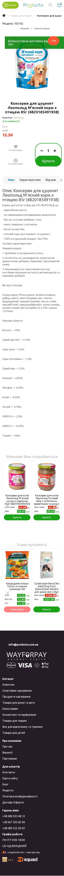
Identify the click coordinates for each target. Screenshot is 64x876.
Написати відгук (42, 28)
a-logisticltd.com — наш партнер (24, 852)
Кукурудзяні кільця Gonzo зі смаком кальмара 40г (17, 586)
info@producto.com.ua (23, 644)
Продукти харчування (16, 696)
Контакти (8, 772)
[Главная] (4, 16)
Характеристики (30, 179)
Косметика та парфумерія (19, 714)
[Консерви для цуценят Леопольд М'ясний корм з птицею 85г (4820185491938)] (32, 64)
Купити (48, 161)
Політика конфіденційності (19, 796)
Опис (11, 179)
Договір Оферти (13, 802)
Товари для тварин (14, 720)
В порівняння (16, 163)
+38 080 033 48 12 (13, 816)
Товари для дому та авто (18, 702)
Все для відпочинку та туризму (22, 726)
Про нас (7, 746)
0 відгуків (24, 28)
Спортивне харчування (17, 690)
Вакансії (7, 752)
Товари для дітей (13, 732)
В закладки (15, 150)
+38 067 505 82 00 (13, 822)
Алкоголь (8, 684)
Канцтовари (10, 708)
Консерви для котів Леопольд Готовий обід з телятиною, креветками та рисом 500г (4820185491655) (46, 501)
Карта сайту (10, 778)
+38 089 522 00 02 (13, 828)
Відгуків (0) (51, 181)
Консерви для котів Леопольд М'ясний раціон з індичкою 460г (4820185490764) (17, 499)
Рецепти (7, 790)
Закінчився (17, 609)
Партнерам (9, 758)
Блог (5, 784)
